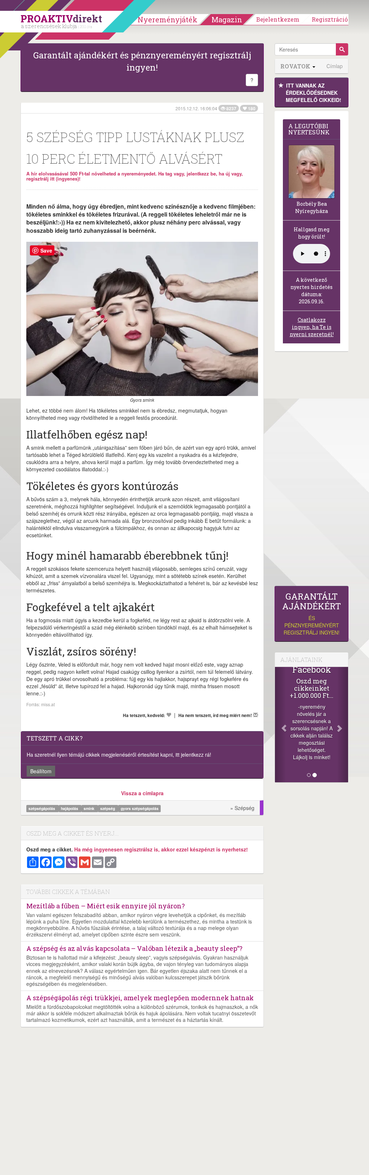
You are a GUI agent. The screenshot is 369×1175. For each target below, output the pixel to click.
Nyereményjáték (167, 19)
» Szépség (242, 807)
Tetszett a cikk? (55, 738)
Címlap (334, 66)
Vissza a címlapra (142, 793)
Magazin (227, 19)
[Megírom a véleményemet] (255, 714)
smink (89, 808)
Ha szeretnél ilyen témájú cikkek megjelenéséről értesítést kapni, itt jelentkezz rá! (119, 754)
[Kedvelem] (168, 714)
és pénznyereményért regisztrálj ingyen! (311, 614)
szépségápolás (42, 808)
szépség (108, 808)
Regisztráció (330, 19)
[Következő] (342, 724)
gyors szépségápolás (140, 808)
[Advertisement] (311, 470)
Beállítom (41, 771)
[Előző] (280, 724)
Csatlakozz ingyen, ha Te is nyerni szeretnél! (312, 327)
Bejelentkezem (277, 19)
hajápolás (70, 808)
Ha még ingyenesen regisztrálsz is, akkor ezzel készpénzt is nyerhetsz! (161, 849)
